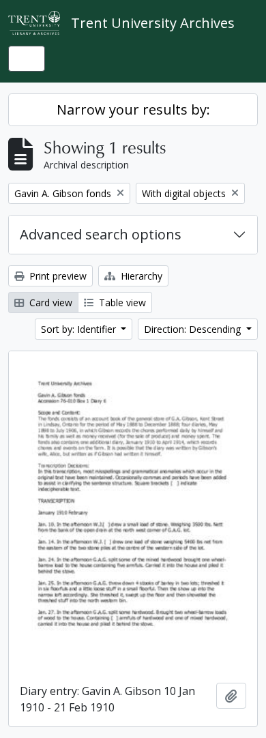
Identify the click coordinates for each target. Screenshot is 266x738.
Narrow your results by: (133, 109)
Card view (49, 302)
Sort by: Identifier (80, 329)
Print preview (57, 275)
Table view (121, 302)
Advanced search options (100, 234)
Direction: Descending (193, 329)
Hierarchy (140, 275)
